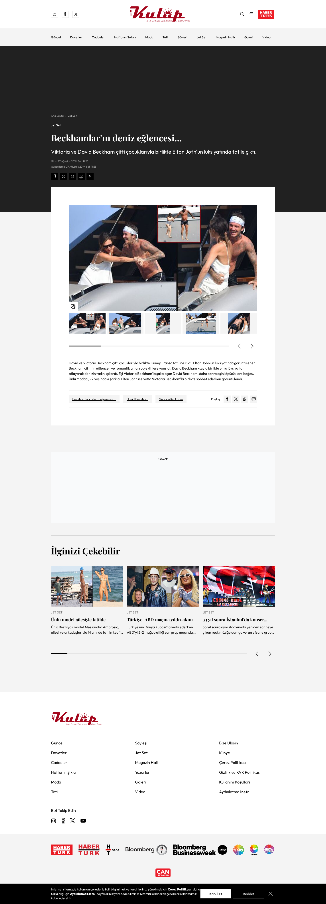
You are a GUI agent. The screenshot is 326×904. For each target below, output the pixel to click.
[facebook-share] (54, 176)
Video (266, 37)
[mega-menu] (251, 14)
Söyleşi (182, 37)
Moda (149, 37)
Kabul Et (215, 894)
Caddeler (98, 37)
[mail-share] (81, 176)
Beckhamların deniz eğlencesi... (94, 399)
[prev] (257, 653)
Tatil (165, 37)
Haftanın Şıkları (125, 37)
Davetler (76, 37)
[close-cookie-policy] (270, 894)
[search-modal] (242, 14)
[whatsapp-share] (72, 176)
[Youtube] (83, 821)
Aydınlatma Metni (234, 791)
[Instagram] (53, 821)
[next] (252, 346)
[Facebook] (63, 821)
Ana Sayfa (57, 115)
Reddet (248, 894)
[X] (72, 821)
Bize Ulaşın (228, 743)
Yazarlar (142, 772)
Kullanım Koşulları (234, 782)
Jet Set (201, 37)
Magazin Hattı (225, 37)
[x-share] (63, 176)
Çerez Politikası (232, 762)
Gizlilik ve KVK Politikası (240, 772)
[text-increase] (90, 176)
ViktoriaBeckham (171, 399)
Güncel (56, 37)
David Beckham (137, 399)
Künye (224, 752)
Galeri (248, 37)
